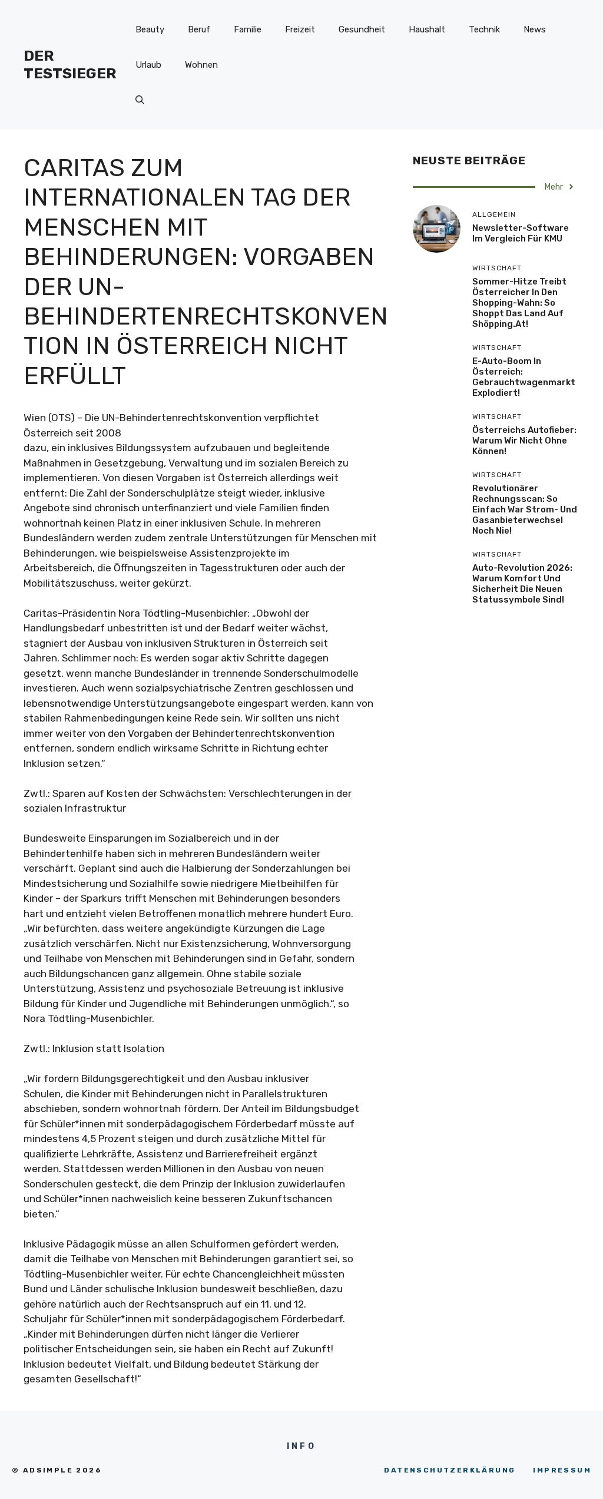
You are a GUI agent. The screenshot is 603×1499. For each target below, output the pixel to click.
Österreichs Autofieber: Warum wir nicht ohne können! (524, 440)
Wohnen (201, 64)
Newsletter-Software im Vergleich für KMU (520, 233)
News (535, 29)
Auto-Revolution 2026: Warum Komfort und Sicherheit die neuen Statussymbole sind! (522, 583)
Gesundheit (362, 29)
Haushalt (427, 29)
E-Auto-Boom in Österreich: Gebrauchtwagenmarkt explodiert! (523, 377)
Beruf (199, 29)
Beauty (149, 29)
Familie (247, 29)
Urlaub (148, 64)
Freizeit (300, 29)
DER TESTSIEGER (70, 64)
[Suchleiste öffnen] (140, 100)
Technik (484, 29)
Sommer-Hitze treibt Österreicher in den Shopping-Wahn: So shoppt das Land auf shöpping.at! (519, 302)
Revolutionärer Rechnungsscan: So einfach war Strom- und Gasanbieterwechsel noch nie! (524, 509)
